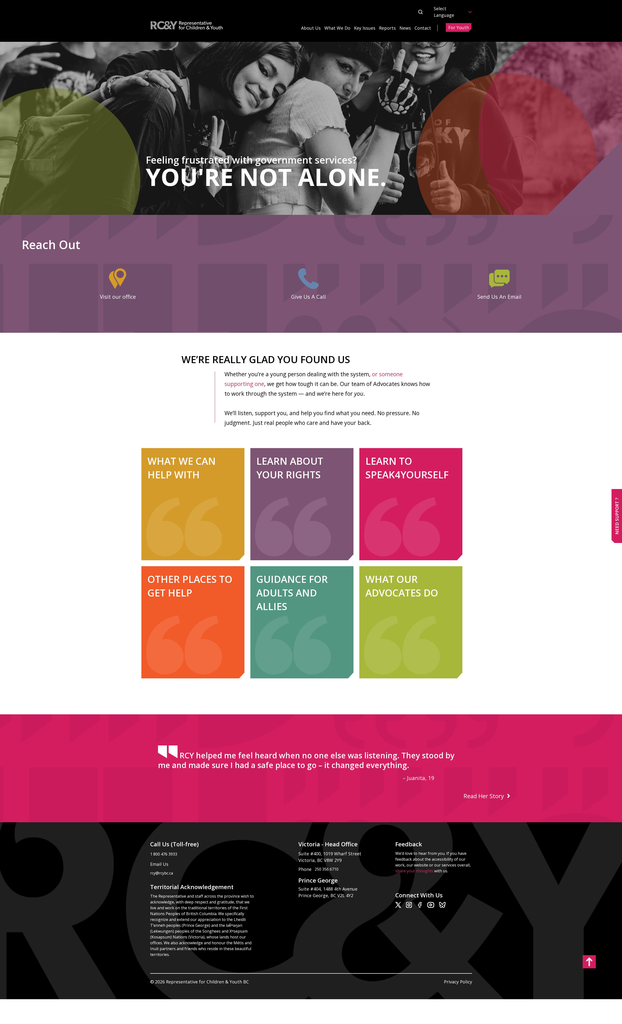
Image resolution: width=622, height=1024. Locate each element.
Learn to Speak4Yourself (407, 467)
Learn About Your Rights (289, 467)
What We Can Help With (181, 467)
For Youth (458, 27)
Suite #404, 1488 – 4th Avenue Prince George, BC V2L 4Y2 (79, 293)
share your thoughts (414, 871)
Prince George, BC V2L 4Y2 (325, 895)
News (405, 28)
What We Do (337, 28)
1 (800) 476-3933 (238, 277)
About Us (311, 28)
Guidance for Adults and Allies (292, 592)
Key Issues (364, 28)
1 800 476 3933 (163, 854)
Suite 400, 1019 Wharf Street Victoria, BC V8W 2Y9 (73, 277)
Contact (423, 28)
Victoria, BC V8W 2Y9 (320, 860)
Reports (387, 28)
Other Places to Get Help (189, 585)
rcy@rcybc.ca (425, 277)
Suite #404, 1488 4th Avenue (328, 889)
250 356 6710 (326, 869)
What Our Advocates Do (401, 585)
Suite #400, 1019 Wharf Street (331, 854)
